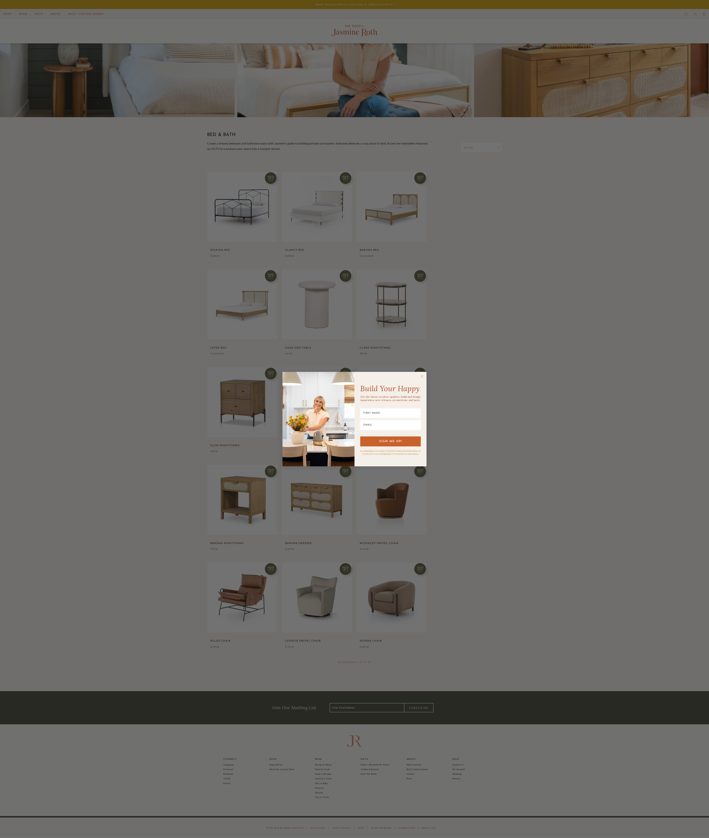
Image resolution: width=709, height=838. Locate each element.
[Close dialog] (422, 376)
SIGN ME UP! (390, 441)
